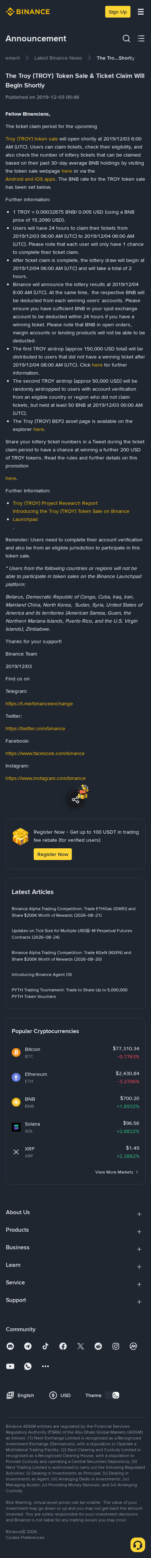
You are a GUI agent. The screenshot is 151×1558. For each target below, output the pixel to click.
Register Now (52, 854)
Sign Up (118, 11)
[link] (58, 58)
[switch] (112, 1395)
